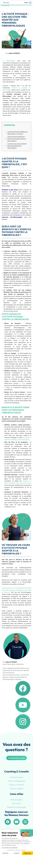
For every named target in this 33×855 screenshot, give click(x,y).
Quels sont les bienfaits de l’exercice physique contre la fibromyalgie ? (16, 139)
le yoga (23, 383)
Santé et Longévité (16, 789)
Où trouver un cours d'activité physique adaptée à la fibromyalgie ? (16, 146)
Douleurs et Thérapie (16, 785)
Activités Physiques (16, 777)
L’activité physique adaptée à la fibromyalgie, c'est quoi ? (17, 133)
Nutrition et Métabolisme (16, 781)
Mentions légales (16, 800)
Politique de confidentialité (16, 807)
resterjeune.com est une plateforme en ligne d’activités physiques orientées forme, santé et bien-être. (16, 590)
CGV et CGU (16, 803)
